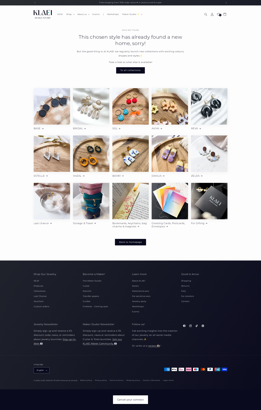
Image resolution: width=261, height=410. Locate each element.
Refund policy (86, 380)
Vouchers (39, 301)
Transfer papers (91, 296)
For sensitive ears (141, 296)
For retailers (187, 296)
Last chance (41, 223)
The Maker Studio (92, 281)
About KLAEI (138, 281)
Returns (185, 286)
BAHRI (116, 175)
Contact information (151, 380)
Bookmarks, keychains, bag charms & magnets (129, 225)
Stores (135, 286)
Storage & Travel (83, 223)
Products (38, 286)
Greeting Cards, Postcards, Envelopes (168, 225)
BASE (37, 128)
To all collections (130, 70)
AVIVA (155, 128)
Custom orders (41, 306)
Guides (86, 301)
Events (135, 311)
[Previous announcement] (35, 2)
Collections (39, 291)
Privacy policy (101, 380)
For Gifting (198, 223)
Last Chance (40, 296)
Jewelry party (139, 301)
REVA (194, 128)
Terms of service (117, 380)
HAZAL (77, 175)
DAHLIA (156, 175)
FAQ (183, 291)
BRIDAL (78, 128)
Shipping (186, 281)
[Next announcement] (226, 2)
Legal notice (168, 380)
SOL (115, 128)
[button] (70, 14)
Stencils (87, 291)
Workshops (138, 306)
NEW (36, 281)
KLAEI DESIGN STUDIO (50, 380)
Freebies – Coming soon (95, 306)
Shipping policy (133, 380)
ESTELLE (39, 175)
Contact (185, 301)
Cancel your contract (130, 399)
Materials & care (140, 291)
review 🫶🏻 (154, 345)
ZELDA (195, 175)
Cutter (86, 286)
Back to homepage (130, 242)
